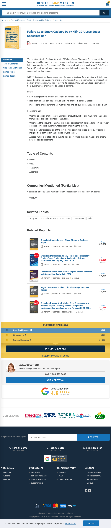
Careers (6, 476)
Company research (39, 476)
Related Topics (8, 72)
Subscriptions (37, 483)
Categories (35, 472)
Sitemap (41, 513)
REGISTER (93, 437)
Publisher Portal (94, 476)
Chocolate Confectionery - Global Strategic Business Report (64, 241)
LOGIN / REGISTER (65, 479)
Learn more (70, 523)
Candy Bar (33, 218)
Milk (90, 218)
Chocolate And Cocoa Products (55, 218)
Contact (62, 472)
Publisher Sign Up (94, 472)
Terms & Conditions (65, 513)
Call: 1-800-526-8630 (55, 374)
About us (7, 472)
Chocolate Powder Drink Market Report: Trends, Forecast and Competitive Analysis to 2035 (66, 273)
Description (7, 60)
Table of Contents (10, 64)
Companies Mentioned (12, 68)
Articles (90, 483)
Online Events (92, 479)
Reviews (6, 479)
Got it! (91, 523)
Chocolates (79, 218)
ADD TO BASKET (55, 348)
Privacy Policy (51, 513)
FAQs (61, 476)
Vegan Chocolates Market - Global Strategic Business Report (65, 288)
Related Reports (9, 76)
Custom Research (38, 479)
